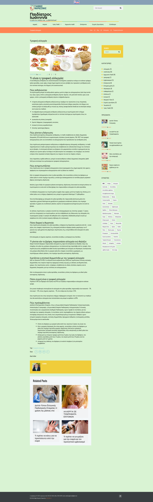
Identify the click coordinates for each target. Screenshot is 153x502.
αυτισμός (119, 243)
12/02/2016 (33, 74)
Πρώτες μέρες (111, 230)
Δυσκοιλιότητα (106, 207)
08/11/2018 (104, 160)
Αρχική (35, 24)
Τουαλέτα (106, 105)
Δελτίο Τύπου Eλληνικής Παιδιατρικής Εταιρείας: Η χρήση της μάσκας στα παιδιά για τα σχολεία (46, 409)
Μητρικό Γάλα (108, 100)
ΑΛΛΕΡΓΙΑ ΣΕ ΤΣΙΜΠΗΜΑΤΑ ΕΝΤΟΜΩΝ (70, 414)
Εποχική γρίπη (108, 86)
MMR (104, 183)
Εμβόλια (104, 210)
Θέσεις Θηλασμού (113, 210)
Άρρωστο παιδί (69, 24)
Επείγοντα (83, 24)
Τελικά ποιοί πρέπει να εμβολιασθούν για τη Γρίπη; (115, 145)
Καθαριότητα (108, 91)
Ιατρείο (45, 24)
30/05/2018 (104, 171)
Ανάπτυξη (107, 72)
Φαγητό (104, 243)
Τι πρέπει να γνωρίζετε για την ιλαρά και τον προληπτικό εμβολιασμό (74, 439)
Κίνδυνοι (106, 94)
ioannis (39, 74)
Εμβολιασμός (115, 207)
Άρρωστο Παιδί (108, 75)
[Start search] (120, 8)
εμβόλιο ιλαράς (106, 250)
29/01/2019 (104, 149)
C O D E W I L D (48, 498)
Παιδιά (119, 226)
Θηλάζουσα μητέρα (107, 213)
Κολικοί (106, 97)
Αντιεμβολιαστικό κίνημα (108, 193)
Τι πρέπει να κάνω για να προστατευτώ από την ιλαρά (46, 438)
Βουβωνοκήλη (106, 197)
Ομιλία (113, 226)
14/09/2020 (104, 127)
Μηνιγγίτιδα (118, 223)
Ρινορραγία (105, 233)
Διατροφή (107, 77)
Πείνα (104, 230)
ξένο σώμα (114, 250)
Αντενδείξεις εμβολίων (108, 190)
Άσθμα (109, 183)
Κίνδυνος (110, 216)
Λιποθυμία (105, 223)
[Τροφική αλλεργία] (60, 57)
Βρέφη (113, 197)
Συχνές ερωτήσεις (109, 102)
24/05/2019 (104, 138)
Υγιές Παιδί (56, 24)
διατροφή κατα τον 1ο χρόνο (109, 246)
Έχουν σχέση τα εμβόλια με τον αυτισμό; (114, 167)
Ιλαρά (104, 216)
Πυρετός (119, 230)
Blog (98, 30)
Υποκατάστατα (117, 240)
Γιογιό (104, 203)
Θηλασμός (107, 88)
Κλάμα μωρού (106, 220)
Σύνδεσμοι (112, 24)
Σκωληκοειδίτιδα (114, 233)
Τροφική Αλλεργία (38, 348)
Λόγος (111, 223)
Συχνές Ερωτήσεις (98, 24)
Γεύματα (115, 200)
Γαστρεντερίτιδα (106, 200)
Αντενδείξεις (113, 187)
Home (91, 30)
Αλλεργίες (106, 30)
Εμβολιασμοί (108, 80)
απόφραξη (111, 243)
